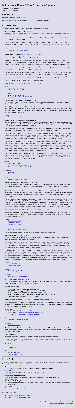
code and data (13, 370)
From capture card (25, 311)
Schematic (11, 172)
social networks (15, 20)
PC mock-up (16, 311)
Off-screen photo (34, 311)
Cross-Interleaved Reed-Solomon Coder (18, 276)
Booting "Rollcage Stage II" (15, 271)
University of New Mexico (25, 395)
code (10, 386)
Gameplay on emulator (14, 222)
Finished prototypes (46, 299)
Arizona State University (25, 397)
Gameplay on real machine (15, 224)
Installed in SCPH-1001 (14, 263)
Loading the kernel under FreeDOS (17, 95)
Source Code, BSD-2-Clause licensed (18, 50)
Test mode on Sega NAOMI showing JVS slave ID (21, 166)
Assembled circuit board (14, 117)
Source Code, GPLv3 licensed (16, 88)
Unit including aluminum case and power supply (20, 165)
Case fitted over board (14, 265)
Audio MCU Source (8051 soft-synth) (17, 229)
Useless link (70, 403)
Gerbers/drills (11, 174)
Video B (7, 373)
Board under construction (16, 299)
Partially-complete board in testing (32, 299)
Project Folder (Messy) (14, 325)
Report (7, 370)
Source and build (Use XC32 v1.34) (17, 179)
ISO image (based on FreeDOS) (16, 89)
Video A (7, 372)
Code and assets (12, 347)
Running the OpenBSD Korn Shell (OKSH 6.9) (20, 97)
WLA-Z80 (43, 339)
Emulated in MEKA (16, 352)
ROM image (11, 345)
